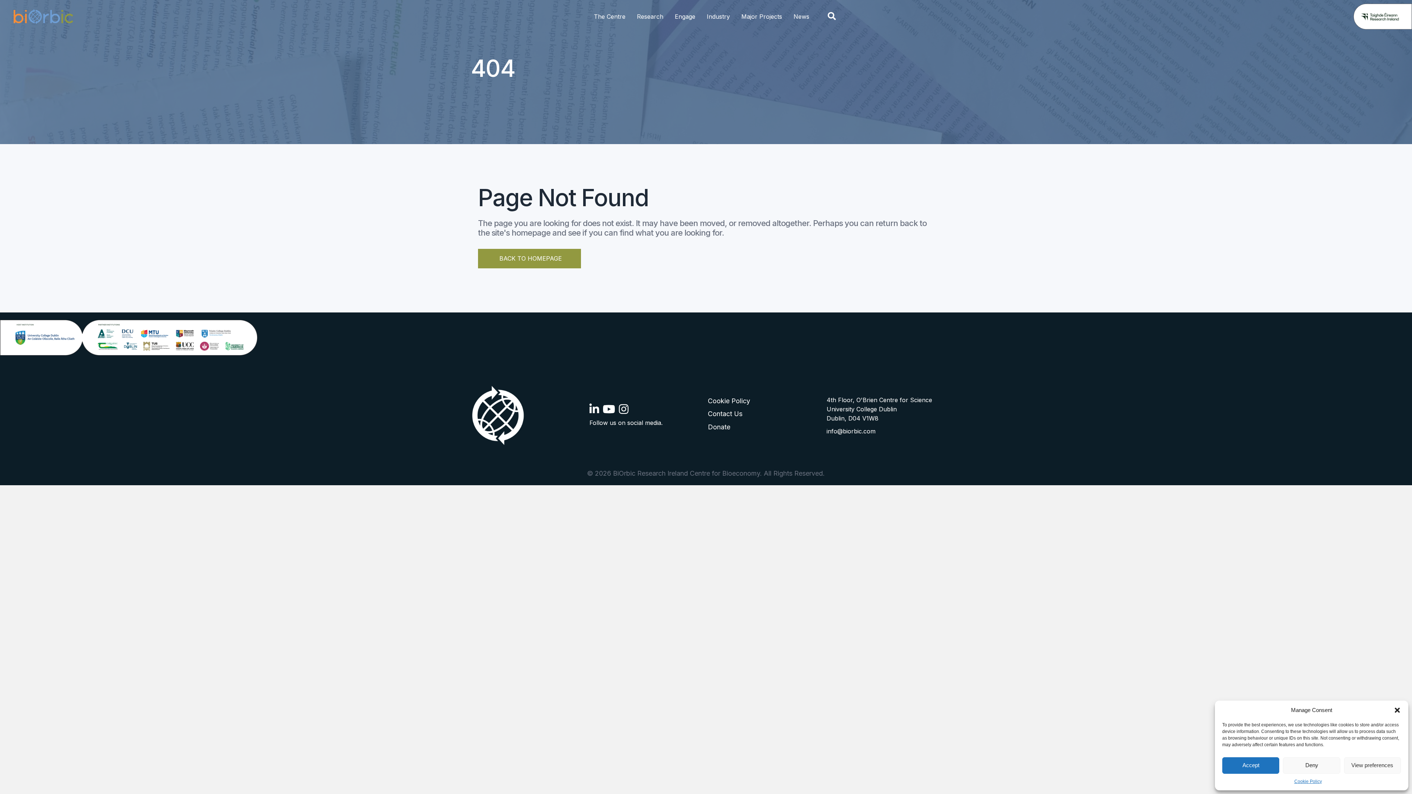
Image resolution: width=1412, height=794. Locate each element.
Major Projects (761, 16)
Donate (719, 427)
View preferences (1372, 765)
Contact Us (725, 414)
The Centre (609, 16)
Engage (685, 16)
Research (650, 16)
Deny (1311, 765)
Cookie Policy (1308, 781)
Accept (1250, 765)
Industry (718, 16)
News (801, 16)
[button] (1397, 710)
